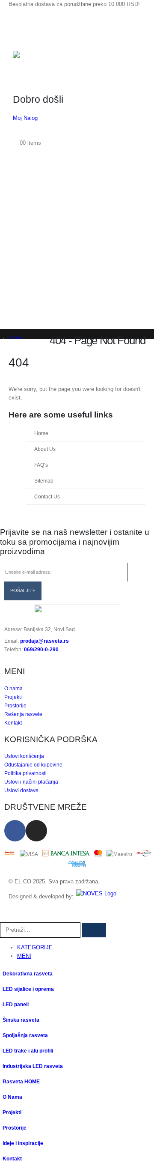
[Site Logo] (45, 59)
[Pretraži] (94, 930)
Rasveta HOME (21, 1081)
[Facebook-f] (15, 830)
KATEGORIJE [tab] (35, 947)
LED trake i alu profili (28, 1050)
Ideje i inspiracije (23, 1143)
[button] (4, 918)
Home (41, 433)
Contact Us (47, 496)
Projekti (12, 1112)
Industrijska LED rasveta (33, 1066)
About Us (45, 449)
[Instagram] (36, 830)
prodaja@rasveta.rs (44, 641)
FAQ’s (41, 465)
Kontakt (12, 1158)
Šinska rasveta (21, 1020)
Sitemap (43, 480)
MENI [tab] (24, 956)
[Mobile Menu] (20, 31)
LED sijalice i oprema (28, 989)
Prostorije (15, 1127)
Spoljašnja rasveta (25, 1035)
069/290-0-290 (41, 649)
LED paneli (16, 1004)
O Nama (12, 1097)
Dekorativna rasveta (28, 973)
